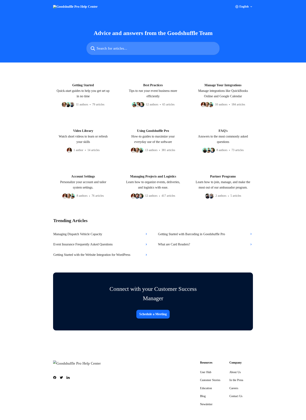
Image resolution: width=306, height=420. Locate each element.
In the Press (236, 380)
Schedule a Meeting (153, 314)
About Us (235, 372)
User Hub (205, 372)
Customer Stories (210, 380)
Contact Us (235, 396)
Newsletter (206, 404)
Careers (233, 388)
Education (206, 388)
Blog (203, 396)
